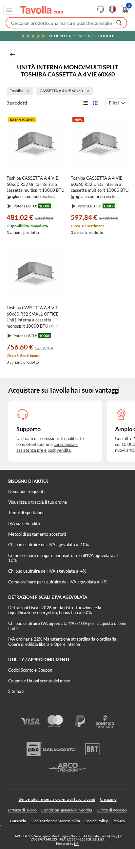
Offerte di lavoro (22, 810)
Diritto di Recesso (112, 810)
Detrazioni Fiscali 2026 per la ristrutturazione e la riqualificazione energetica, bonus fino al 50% (54, 610)
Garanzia (18, 820)
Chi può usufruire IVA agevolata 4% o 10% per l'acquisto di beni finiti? (67, 626)
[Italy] (112, 9)
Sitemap (16, 691)
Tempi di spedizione (26, 512)
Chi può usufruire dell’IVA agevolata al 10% (48, 544)
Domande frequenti (26, 491)
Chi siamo (108, 799)
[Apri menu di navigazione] (9, 10)
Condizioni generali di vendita (66, 810)
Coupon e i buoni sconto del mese (39, 680)
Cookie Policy (96, 820)
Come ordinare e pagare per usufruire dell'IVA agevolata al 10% (63, 558)
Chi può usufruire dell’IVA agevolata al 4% (47, 571)
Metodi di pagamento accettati (37, 534)
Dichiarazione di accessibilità (55, 820)
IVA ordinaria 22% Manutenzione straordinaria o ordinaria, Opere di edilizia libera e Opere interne (62, 641)
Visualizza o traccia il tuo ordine (37, 502)
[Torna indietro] (12, 54)
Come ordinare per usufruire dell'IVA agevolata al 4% (57, 581)
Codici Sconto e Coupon (30, 670)
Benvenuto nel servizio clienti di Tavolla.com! (57, 799)
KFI (76, 843)
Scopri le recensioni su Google (81, 36)
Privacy (118, 820)
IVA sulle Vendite (24, 523)
